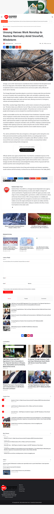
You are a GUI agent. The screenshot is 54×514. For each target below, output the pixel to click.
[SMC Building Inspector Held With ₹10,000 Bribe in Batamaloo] (6, 328)
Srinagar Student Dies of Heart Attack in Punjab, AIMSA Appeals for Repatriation (27, 248)
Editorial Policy (22, 488)
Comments (43, 298)
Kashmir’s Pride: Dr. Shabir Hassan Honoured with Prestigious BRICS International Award (30, 400)
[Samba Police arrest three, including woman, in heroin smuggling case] (6, 425)
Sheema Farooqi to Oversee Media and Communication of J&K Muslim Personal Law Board (25, 21)
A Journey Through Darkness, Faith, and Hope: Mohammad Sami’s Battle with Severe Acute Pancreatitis (39, 361)
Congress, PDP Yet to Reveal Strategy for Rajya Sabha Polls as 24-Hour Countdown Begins (10, 248)
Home (5, 26)
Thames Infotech (38, 502)
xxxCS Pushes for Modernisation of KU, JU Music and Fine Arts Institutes (27, 406)
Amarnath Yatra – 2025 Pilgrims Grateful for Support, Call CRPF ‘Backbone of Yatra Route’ (30, 411)
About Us (21, 484)
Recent (9, 298)
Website (29, 283)
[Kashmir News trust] (10, 17)
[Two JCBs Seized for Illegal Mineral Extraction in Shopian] (43, 242)
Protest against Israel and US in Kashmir (12, 467)
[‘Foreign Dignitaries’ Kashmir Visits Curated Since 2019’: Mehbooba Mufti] (6, 322)
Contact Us (21, 486)
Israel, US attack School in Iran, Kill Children (20, 470)
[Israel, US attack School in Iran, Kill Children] (6, 472)
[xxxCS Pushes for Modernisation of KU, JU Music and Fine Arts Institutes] (6, 407)
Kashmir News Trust (9, 43)
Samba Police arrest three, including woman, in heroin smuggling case (26, 423)
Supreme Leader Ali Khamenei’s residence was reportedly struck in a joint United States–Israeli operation (26, 463)
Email (4, 283)
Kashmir (8, 26)
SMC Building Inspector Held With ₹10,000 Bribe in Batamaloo (24, 326)
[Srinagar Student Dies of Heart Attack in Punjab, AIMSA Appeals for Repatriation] (27, 242)
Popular (26, 298)
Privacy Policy (21, 491)
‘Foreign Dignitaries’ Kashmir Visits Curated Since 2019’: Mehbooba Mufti (27, 320)
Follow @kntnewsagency (27, 150)
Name (4, 277)
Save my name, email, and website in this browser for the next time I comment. (19, 289)
